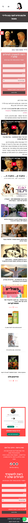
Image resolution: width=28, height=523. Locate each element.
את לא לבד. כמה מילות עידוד (13, 350)
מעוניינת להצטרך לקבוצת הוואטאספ (16, 89)
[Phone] (11, 464)
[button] (2, 33)
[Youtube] (14, 464)
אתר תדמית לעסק (14, 521)
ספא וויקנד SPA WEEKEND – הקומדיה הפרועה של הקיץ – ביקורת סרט (16, 199)
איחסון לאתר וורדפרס (14, 519)
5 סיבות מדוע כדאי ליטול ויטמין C (13, 327)
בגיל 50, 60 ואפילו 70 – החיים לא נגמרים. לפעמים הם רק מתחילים (15, 280)
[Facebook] (17, 464)
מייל (24, 68)
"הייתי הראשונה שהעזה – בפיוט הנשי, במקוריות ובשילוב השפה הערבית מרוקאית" (14, 260)
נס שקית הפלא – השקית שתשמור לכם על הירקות (13, 372)
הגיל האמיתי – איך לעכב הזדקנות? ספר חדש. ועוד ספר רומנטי (15, 300)
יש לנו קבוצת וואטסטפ (13, 431)
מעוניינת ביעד (21, 78)
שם (24, 63)
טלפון (23, 73)
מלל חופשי (22, 83)
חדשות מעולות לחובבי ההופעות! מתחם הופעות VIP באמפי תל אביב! (15, 220)
